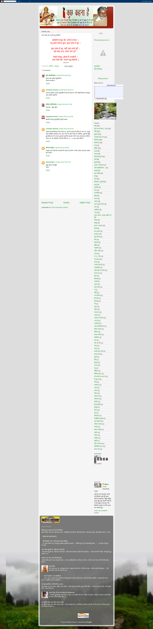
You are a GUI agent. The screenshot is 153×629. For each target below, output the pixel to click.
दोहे (95, 126)
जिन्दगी (96, 298)
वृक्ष (95, 413)
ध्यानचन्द (96, 312)
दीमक (95, 309)
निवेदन (96, 332)
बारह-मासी (97, 354)
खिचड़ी (96, 279)
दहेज (95, 306)
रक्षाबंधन (96, 385)
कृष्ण (95, 276)
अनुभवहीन (97, 267)
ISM (95, 253)
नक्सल (96, 315)
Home (66, 202)
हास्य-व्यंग (97, 449)
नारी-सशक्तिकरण (99, 326)
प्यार (95, 190)
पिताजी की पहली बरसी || (50, 536)
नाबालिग (96, 248)
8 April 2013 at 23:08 (65, 116)
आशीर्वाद (96, 210)
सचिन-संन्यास (98, 424)
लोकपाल (96, 396)
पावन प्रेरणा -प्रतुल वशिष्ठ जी (102, 215)
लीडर (95, 393)
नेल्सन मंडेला (97, 334)
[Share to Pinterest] (72, 66)
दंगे (95, 304)
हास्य (95, 198)
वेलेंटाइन (96, 415)
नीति (95, 131)
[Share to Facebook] (70, 66)
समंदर (96, 432)
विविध (95, 148)
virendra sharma (52, 90)
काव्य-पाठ (97, 273)
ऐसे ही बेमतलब (98, 156)
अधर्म (95, 151)
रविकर (106, 484)
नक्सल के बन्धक (99, 318)
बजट (95, 348)
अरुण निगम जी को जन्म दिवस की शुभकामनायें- (62, 592)
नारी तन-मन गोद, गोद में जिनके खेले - (52, 558)
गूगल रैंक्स (97, 287)
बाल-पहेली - (52, 566)
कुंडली (96, 162)
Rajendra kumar (52, 116)
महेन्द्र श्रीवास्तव (51, 104)
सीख (95, 196)
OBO (96, 201)
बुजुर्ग (95, 357)
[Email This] (65, 66)
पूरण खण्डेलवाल (51, 75)
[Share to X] (68, 66)
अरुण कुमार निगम (99, 204)
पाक (95, 340)
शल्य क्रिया (97, 421)
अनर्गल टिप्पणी (98, 265)
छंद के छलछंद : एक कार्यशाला (52, 576)
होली (95, 228)
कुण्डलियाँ (97, 66)
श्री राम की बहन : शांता (100, 128)
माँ (94, 176)
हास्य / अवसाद (98, 225)
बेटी (95, 360)
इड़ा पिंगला (97, 237)
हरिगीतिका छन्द (98, 446)
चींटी (95, 292)
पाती (95, 159)
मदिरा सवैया (97, 251)
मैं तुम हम (96, 379)
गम (95, 145)
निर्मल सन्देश (97, 329)
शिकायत (96, 142)
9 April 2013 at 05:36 (61, 148)
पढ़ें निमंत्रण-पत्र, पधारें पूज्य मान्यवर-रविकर (55, 541)
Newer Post (47, 202)
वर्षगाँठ (96, 401)
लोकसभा (96, 399)
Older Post (85, 202)
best (95, 262)
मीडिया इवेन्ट (97, 374)
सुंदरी (95, 441)
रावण (95, 387)
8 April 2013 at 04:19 (63, 75)
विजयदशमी (97, 404)
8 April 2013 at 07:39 (64, 104)
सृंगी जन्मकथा (98, 443)
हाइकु (95, 223)
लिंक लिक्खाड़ (98, 69)
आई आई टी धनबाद (99, 270)
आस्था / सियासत (99, 165)
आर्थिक (96, 187)
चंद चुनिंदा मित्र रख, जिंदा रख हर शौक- (53, 602)
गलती (95, 281)
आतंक (96, 170)
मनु (95, 368)
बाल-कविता (97, 173)
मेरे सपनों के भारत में (99, 376)
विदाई (95, 407)
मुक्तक (96, 134)
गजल (95, 212)
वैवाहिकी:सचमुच (98, 418)
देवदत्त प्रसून (50, 148)
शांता (95, 179)
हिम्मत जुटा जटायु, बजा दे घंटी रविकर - (53, 530)
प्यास (95, 346)
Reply (48, 83)
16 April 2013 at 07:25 (63, 162)
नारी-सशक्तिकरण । (100, 168)
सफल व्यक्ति (97, 429)
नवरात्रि (96, 323)
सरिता (96, 435)
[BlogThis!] (67, 66)
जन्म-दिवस (97, 295)
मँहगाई (96, 362)
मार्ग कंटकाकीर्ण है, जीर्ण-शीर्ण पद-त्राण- (52, 584)
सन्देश (96, 427)
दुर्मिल (95, 245)
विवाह (95, 220)
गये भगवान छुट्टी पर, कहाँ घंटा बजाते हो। (53, 549)
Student (97, 259)
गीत (95, 239)
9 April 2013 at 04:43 (66, 129)
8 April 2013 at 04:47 (66, 90)
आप (95, 207)
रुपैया (95, 390)
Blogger (89, 622)
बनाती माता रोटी (98, 351)
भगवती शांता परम (99, 137)
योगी (95, 382)
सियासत (96, 140)
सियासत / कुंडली (99, 182)
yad (95, 184)
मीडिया (96, 371)
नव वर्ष (96, 320)
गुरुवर (95, 284)
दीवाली (96, 242)
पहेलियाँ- (96, 337)
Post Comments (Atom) (59, 207)
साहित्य (96, 438)
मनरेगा (96, 365)
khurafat (97, 231)
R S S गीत (97, 256)
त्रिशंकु (96, 301)
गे (94, 290)
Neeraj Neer (50, 162)
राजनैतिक (97, 193)
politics (96, 234)
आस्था (96, 154)
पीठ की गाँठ (97, 343)
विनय (95, 410)
